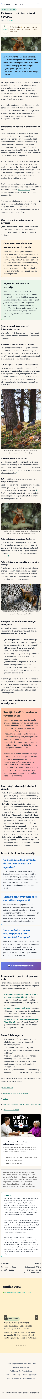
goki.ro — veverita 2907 (11, 1110)
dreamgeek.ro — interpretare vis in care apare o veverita (22, 1104)
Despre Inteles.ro (14, 1379)
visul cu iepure (24, 190)
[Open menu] (39, 4)
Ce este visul (12, 1157)
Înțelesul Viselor (8, 9)
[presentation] (21, 1303)
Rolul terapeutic (14, 1160)
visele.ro (5, 1099)
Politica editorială (30, 1375)
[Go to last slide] (5, 1317)
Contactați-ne (29, 1379)
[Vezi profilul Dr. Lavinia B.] (5, 29)
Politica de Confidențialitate (21, 1371)
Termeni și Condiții (12, 1375)
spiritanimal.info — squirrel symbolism (15, 1093)
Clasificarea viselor (28, 1157)
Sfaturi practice (14, 1163)
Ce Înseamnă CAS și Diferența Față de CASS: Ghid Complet (32, 1268)
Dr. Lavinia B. (15, 27)
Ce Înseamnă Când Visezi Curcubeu (8, 1267)
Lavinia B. (10, 20)
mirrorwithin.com (7, 1088)
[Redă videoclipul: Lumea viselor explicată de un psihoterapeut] (21, 1125)
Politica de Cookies (21, 1367)
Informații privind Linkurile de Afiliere (21, 1363)
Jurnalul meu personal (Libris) (17, 1008)
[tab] (16, 1345)
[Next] (36, 1317)
